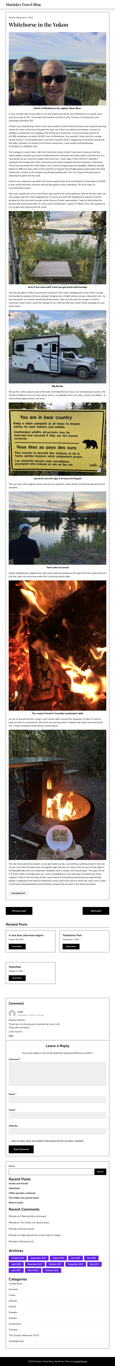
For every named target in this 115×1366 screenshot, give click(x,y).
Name (12, 1094)
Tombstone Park (72, 935)
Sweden (13, 1318)
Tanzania (13, 1329)
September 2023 (38, 1258)
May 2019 (91, 1258)
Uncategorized (18, 893)
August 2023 (58, 1258)
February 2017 (51, 1270)
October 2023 (18, 1258)
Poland (12, 1306)
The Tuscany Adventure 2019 (24, 1335)
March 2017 (33, 1270)
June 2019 (75, 1258)
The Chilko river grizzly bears (24, 1197)
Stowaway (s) (27, 1241)
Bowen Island (16, 1202)
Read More (17, 946)
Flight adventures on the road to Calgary (40, 1235)
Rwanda (13, 1312)
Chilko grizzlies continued (22, 1193)
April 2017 (16, 1270)
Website (13, 1125)
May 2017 (94, 1264)
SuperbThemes (80, 1361)
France (12, 1295)
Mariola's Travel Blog (23, 4)
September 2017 (75, 1264)
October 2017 (55, 1264)
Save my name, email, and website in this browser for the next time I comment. (48, 1141)
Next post (96, 910)
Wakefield (15, 967)
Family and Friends (18, 1183)
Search (12, 1166)
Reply (11, 1035)
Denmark (13, 1289)
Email (12, 1110)
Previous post (19, 910)
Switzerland (15, 1323)
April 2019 (16, 1264)
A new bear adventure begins (26, 935)
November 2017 (35, 1264)
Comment (14, 1059)
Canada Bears (16, 1283)
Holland (13, 1300)
